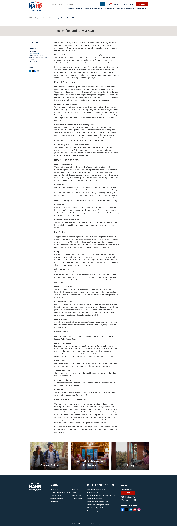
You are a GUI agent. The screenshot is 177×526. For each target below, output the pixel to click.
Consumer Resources (57, 499)
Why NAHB (141, 8)
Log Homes (38, 18)
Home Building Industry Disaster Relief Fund (101, 495)
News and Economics (92, 8)
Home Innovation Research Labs (97, 502)
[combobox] (75, 4)
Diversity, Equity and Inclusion (60, 492)
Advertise (75, 489)
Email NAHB (128, 493)
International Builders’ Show (96, 489)
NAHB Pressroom (56, 495)
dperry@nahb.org (34, 53)
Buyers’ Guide (49, 18)
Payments (124, 4)
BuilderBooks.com (93, 492)
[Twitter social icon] (127, 510)
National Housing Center (95, 508)
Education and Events (124, 8)
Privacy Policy (76, 495)
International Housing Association (98, 505)
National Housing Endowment (96, 511)
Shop (116, 4)
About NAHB (54, 489)
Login (132, 4)
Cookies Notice (77, 499)
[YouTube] (135, 510)
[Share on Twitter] (33, 71)
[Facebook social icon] (122, 510)
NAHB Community (74, 8)
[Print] (38, 71)
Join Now (142, 4)
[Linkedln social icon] (131, 510)
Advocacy (108, 8)
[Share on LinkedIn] (30, 71)
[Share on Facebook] (35, 71)
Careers (74, 492)
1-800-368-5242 (126, 489)
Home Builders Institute (95, 499)
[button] (102, 4)
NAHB (31, 18)
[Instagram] (139, 510)
